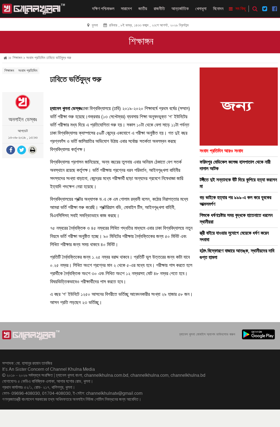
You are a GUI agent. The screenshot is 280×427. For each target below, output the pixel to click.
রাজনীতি (159, 9)
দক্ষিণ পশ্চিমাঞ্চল (103, 9)
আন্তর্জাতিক (180, 9)
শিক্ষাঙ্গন (141, 41)
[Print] (33, 150)
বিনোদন (218, 9)
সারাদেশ (126, 9)
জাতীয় (142, 9)
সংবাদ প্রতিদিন (35, 57)
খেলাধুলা (200, 9)
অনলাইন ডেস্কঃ (22, 119)
